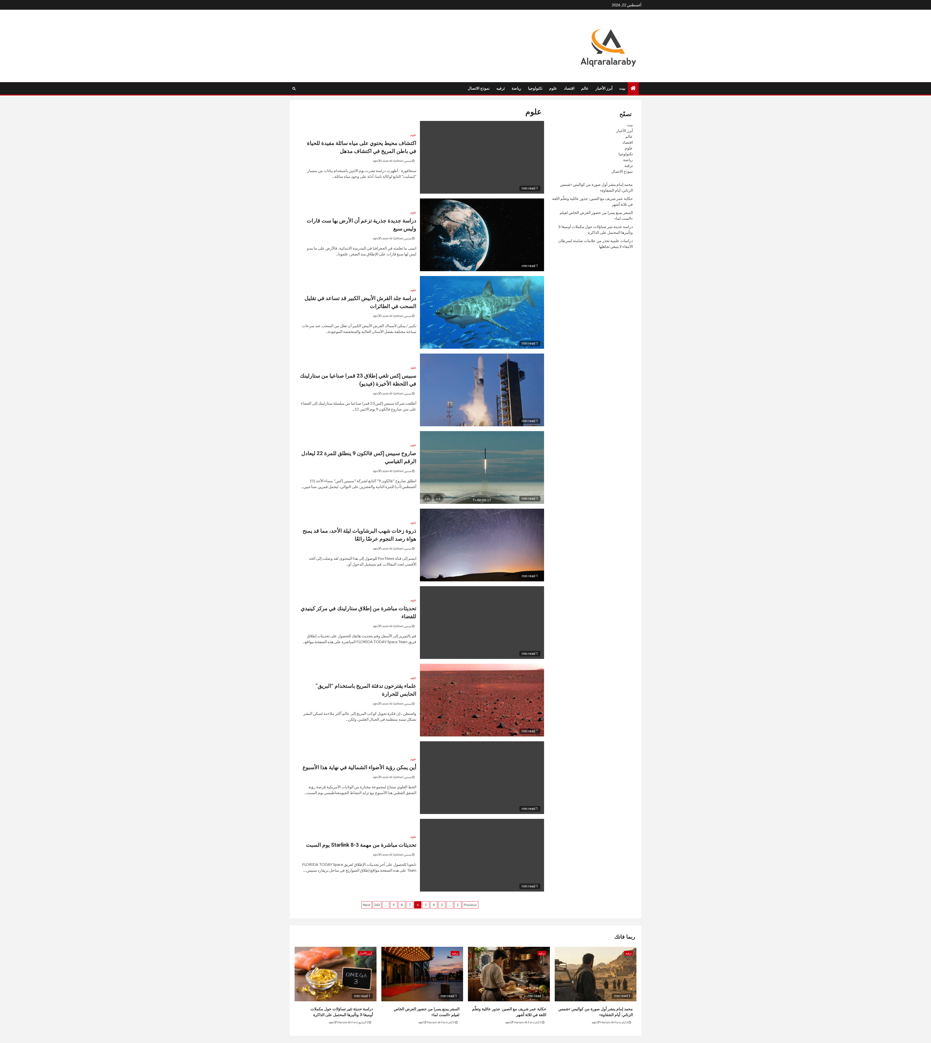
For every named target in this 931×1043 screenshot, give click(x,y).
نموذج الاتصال (479, 88)
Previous (470, 905)
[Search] (294, 88)
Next (366, 905)
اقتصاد (569, 88)
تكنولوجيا (535, 88)
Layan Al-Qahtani (392, 161)
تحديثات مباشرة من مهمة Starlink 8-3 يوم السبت (361, 845)
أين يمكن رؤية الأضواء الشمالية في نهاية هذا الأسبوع (359, 767)
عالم (585, 88)
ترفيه (500, 88)
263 (377, 905)
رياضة (516, 88)
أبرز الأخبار (603, 88)
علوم (553, 88)
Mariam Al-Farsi (610, 1022)
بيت (622, 88)
